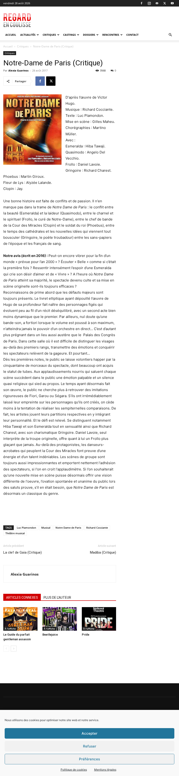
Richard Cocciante (97, 527)
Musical (45, 527)
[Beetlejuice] (59, 619)
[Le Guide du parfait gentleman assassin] (20, 619)
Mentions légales (105, 769)
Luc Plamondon (26, 527)
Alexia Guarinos (18, 70)
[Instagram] (149, 3)
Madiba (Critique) (103, 552)
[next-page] (14, 648)
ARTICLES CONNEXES (22, 597)
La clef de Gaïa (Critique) (22, 552)
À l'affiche (10, 628)
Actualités (27, 34)
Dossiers (89, 34)
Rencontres (110, 34)
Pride (85, 634)
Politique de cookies (74, 769)
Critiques (49, 34)
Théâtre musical (15, 533)
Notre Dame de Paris (68, 527)
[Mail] (156, 3)
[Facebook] (141, 3)
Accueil (10, 34)
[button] (170, 35)
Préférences (89, 759)
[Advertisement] (114, 17)
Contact (132, 34)
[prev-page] (6, 648)
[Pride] (99, 619)
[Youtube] (172, 3)
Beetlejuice (50, 634)
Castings (69, 34)
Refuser (89, 746)
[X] (164, 3)
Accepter (89, 733)
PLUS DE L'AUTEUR (57, 597)
